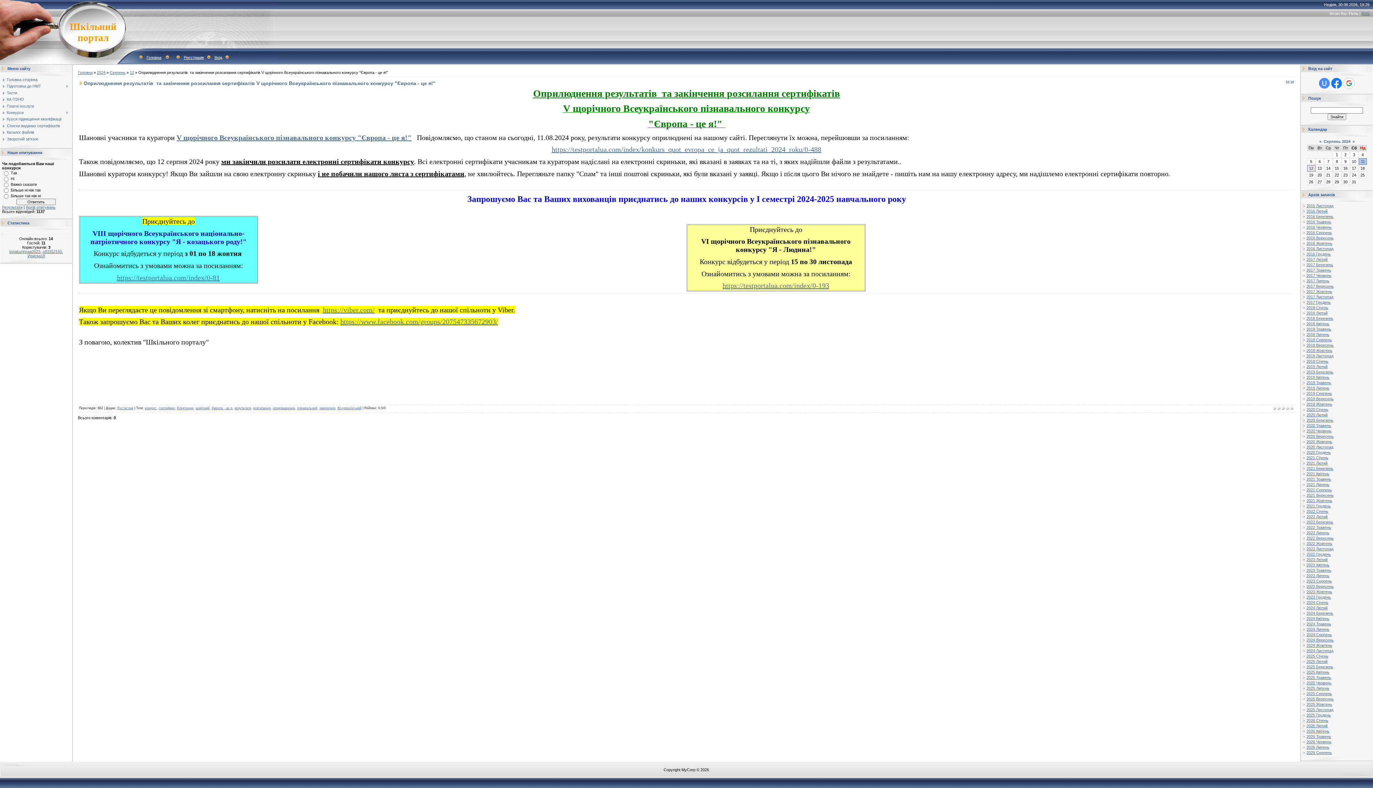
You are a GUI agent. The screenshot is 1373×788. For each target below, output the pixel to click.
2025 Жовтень (1319, 704)
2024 (101, 72)
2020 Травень (1318, 425)
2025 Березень (1319, 667)
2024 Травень (1318, 624)
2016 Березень (1319, 216)
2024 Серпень (1319, 635)
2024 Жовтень (1319, 645)
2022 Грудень (1318, 554)
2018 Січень (1317, 308)
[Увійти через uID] (1324, 83)
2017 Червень (1319, 275)
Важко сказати (24, 184)
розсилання (262, 408)
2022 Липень (1317, 533)
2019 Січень (1317, 361)
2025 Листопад (1319, 710)
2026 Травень (1318, 736)
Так (14, 173)
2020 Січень (1317, 409)
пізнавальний (307, 408)
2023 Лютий (1317, 559)
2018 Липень (1317, 334)
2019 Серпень (1319, 393)
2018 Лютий (1317, 313)
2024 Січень (1317, 602)
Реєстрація (194, 57)
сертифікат (167, 408)
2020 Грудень (1318, 452)
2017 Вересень (1320, 286)
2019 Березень (1319, 372)
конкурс (151, 408)
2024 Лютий (1317, 608)
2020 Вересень (1320, 436)
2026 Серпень (1319, 752)
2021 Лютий (1317, 463)
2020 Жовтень (1319, 442)
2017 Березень (1319, 265)
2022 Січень (1317, 511)
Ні (12, 179)
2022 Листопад (1319, 549)
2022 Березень (1319, 522)
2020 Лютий (1317, 415)
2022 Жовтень (1319, 543)
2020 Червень (1319, 431)
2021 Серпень (1319, 490)
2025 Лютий (1317, 661)
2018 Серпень (1319, 340)
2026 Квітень (1317, 731)
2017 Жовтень (1319, 291)
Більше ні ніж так (26, 190)
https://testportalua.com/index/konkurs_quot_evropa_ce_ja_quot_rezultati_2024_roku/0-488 (686, 149)
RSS (1365, 13)
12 (132, 72)
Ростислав (125, 408)
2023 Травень (1318, 570)
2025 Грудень (1318, 715)
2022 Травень (1318, 527)
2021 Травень (1318, 479)
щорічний (203, 408)
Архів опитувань (40, 207)
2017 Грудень (1318, 302)
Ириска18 (36, 256)
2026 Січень (1317, 720)
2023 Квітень (1317, 565)
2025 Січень (1317, 656)
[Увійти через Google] (1349, 83)
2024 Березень (1319, 613)
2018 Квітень (1317, 324)
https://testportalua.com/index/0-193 (776, 285)
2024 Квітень (1317, 618)
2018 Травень (1318, 329)
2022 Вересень (1320, 538)
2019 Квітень (1317, 377)
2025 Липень (1317, 688)
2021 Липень (1317, 484)
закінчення (327, 408)
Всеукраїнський (349, 408)
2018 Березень (1319, 318)
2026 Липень (1317, 747)
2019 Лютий (1317, 367)
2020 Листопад (1319, 447)
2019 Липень (1317, 388)
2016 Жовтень (1319, 243)
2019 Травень (1318, 383)
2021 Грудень (1318, 506)
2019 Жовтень (1319, 404)
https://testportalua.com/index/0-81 (168, 278)
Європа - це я (222, 408)
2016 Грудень (1318, 254)
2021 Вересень (1320, 495)
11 (1363, 161)
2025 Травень (1318, 677)
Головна (154, 57)
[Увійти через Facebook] (1336, 83)
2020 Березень (1319, 420)
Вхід (218, 57)
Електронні (185, 408)
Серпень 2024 (1337, 141)
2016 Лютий (1317, 211)
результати (243, 408)
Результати (12, 207)
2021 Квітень (1317, 474)
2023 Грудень (1318, 597)
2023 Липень (1317, 576)
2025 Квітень (1317, 672)
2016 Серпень (1319, 233)
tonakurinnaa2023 (24, 251)
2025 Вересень (1320, 699)
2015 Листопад (1319, 206)
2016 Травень (1318, 222)
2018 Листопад (1319, 356)
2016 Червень (1319, 227)
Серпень (118, 72)
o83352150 (52, 251)
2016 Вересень (1320, 238)
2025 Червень (1319, 683)
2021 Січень (1317, 458)
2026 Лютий (1317, 726)
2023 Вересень (1320, 586)
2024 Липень (1317, 629)
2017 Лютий (1317, 259)
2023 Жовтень (1319, 592)
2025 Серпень (1319, 694)
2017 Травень (1318, 270)
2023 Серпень (1319, 581)
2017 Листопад (1319, 297)
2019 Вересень (1320, 399)
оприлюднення (284, 408)
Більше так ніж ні (26, 196)
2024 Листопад (1319, 651)
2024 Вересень (1320, 640)
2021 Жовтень (1319, 501)
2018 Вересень (1320, 345)
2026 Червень (1319, 742)
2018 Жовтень (1319, 350)
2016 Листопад (1319, 249)
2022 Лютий (1317, 517)
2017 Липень (1317, 281)
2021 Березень (1319, 468)
